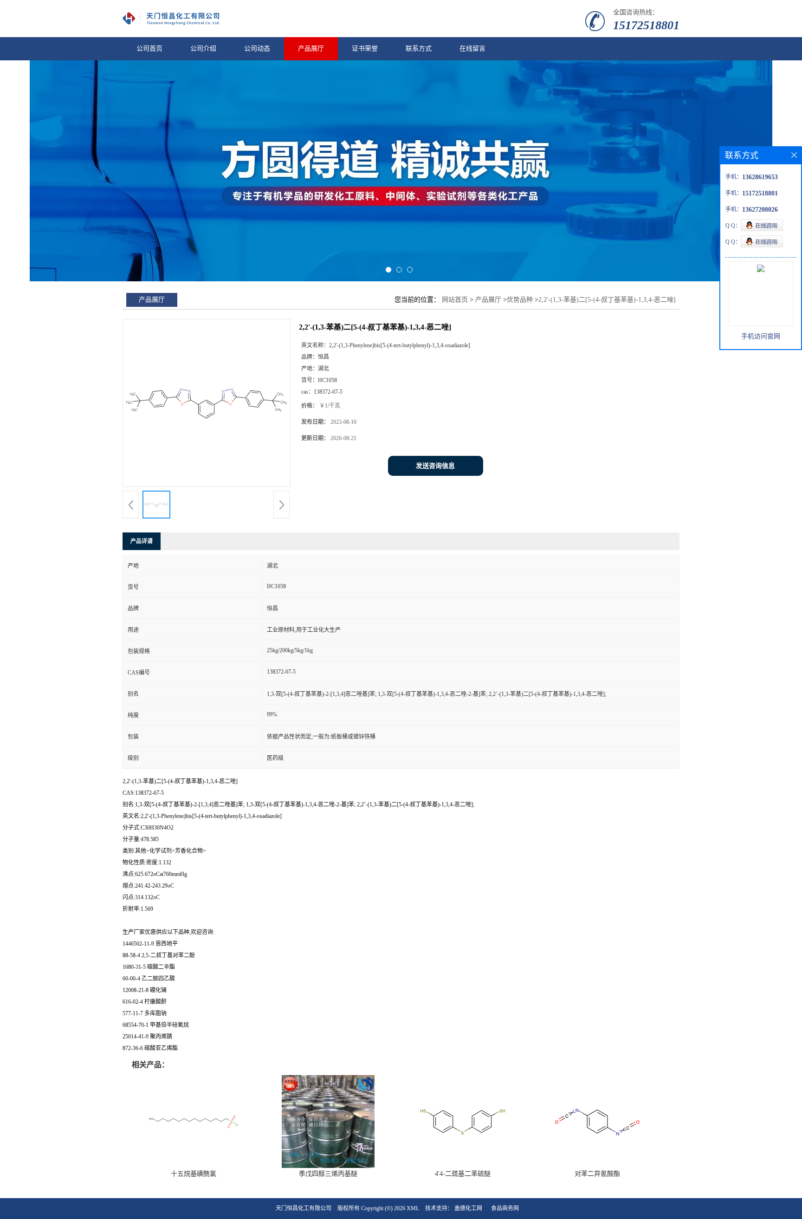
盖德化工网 (468, 1208)
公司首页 (149, 48)
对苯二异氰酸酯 (597, 1173)
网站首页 (455, 299)
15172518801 (646, 25)
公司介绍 (203, 48)
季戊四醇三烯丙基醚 (328, 1173)
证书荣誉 (365, 48)
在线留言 (472, 48)
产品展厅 (311, 48)
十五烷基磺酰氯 (193, 1173)
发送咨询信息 (435, 465)
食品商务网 (505, 1208)
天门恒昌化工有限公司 (303, 1208)
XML (413, 1208)
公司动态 (257, 48)
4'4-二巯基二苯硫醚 (463, 1173)
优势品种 (520, 299)
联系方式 (419, 48)
